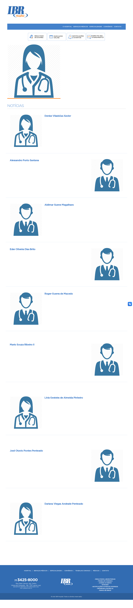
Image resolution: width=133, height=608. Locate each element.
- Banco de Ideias (105, 590)
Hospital (27, 570)
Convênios (68, 570)
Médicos (96, 570)
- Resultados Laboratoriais (104, 579)
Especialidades (56, 570)
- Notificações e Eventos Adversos (105, 586)
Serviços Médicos (40, 570)
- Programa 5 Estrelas (105, 588)
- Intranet (105, 585)
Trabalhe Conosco (82, 570)
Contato (105, 570)
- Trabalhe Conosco (105, 581)
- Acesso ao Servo (105, 583)
